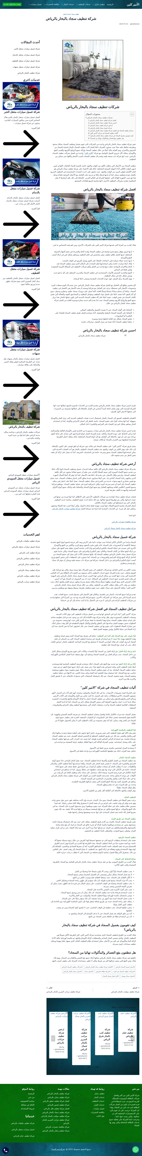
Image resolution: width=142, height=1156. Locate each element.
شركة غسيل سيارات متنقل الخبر (27, 49)
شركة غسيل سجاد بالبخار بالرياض (101, 128)
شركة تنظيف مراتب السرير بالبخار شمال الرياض (84, 1039)
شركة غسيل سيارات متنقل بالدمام (26, 55)
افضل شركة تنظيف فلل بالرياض (56, 1108)
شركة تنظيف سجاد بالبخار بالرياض (55, 1112)
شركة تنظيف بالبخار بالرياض (29, 73)
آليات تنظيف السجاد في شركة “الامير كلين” (104, 133)
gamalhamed (128, 1043)
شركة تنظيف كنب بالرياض (29, 553)
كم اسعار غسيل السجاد (111, 976)
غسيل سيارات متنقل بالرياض (23, 1129)
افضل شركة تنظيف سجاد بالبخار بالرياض (103, 120)
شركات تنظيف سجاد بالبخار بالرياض (100, 118)
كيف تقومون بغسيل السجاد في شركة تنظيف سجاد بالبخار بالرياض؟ (111, 136)
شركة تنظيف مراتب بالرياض (28, 582)
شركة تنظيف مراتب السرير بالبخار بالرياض (63, 990)
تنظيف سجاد (75, 14)
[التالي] (53, 1038)
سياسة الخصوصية (27, 1101)
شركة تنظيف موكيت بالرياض (28, 576)
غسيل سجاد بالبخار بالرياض (72, 971)
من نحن (31, 1097)
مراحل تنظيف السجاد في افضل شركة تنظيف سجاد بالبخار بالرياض (111, 130)
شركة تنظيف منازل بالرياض (58, 1097)
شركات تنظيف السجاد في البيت (124, 971)
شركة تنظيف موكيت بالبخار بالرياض (66, 509)
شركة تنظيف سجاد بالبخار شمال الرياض (120, 528)
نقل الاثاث (100, 1116)
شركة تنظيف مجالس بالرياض (28, 558)
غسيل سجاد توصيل (128, 976)
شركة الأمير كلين (132, 1095)
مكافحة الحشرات (97, 1112)
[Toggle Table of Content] (130, 114)
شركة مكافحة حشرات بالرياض (124, 522)
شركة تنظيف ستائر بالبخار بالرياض (55, 1131)
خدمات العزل (99, 1105)
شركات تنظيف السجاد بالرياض (72, 967)
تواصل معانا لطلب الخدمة (12, 4)
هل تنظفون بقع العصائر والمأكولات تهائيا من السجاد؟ (107, 138)
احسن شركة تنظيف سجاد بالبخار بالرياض (103, 123)
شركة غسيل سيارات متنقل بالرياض (26, 547)
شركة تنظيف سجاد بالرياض (29, 570)
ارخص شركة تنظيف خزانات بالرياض (60, 1036)
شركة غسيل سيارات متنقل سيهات (26, 67)
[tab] (97, 1067)
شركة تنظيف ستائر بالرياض (29, 564)
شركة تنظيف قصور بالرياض (58, 1105)
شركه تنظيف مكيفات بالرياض (22, 1123)
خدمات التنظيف (98, 1101)
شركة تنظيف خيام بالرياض (127, 1032)
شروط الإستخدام (27, 1108)
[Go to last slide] (133, 1038)
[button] (100, 1128)
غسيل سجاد (88, 971)
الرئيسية (110, 4)
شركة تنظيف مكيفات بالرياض (28, 541)
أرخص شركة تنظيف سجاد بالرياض (101, 125)
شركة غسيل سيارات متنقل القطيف (26, 61)
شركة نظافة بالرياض (103, 971)
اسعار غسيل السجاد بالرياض (125, 967)
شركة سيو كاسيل (58, 1149)
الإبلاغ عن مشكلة (27, 1105)
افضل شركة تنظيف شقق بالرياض (56, 1101)
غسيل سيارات (98, 1108)
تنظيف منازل (99, 1093)
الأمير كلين (88, 153)
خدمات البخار (67, 14)
